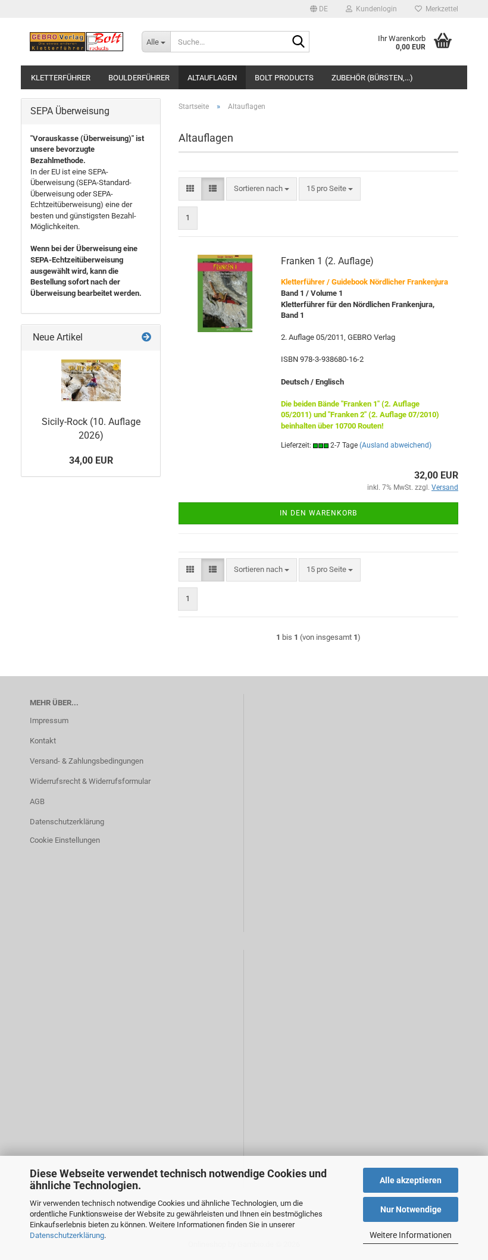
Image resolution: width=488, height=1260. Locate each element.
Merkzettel (440, 9)
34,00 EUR (91, 460)
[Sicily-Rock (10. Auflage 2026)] (91, 380)
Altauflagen (212, 77)
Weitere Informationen (411, 1235)
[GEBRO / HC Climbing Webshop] (77, 41)
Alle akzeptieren (411, 1180)
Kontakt (43, 740)
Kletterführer (60, 77)
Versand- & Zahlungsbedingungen (86, 760)
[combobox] (261, 189)
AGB (37, 801)
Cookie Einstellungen (65, 840)
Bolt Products (284, 77)
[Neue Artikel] (146, 338)
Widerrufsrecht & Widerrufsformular (90, 781)
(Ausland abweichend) (395, 445)
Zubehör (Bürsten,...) (372, 77)
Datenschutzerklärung (67, 1235)
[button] (319, 9)
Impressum (49, 720)
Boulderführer (139, 77)
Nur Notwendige (411, 1209)
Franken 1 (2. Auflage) (327, 261)
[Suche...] (298, 42)
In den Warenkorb (318, 513)
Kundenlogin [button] (374, 9)
